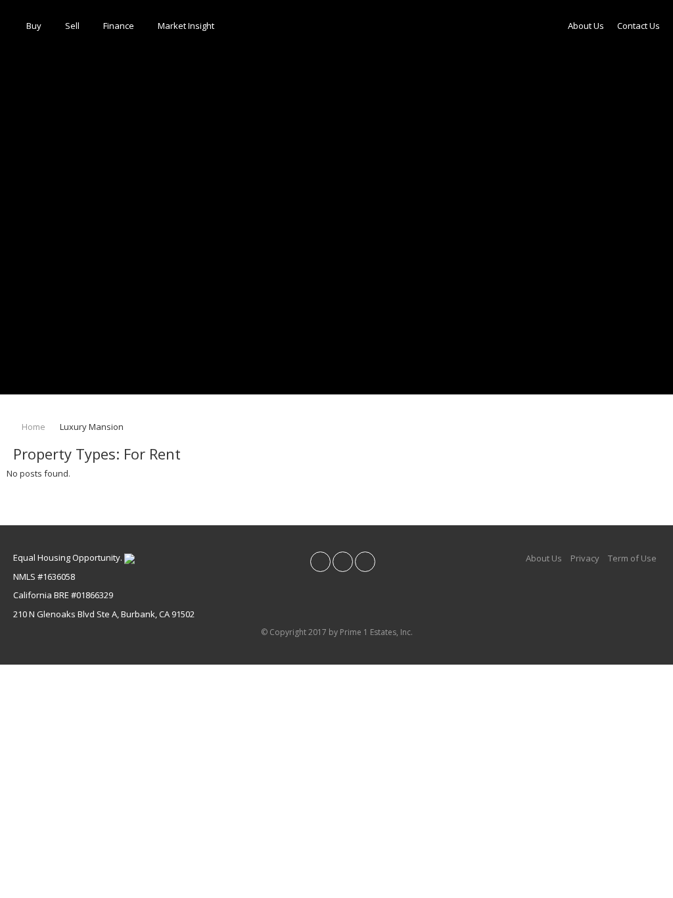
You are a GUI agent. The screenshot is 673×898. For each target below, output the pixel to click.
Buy (33, 26)
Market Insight (186, 26)
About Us (586, 26)
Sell (72, 26)
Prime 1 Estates (41, 402)
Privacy (584, 558)
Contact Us (638, 26)
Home (32, 427)
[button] (50, 197)
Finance (118, 26)
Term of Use (632, 558)
